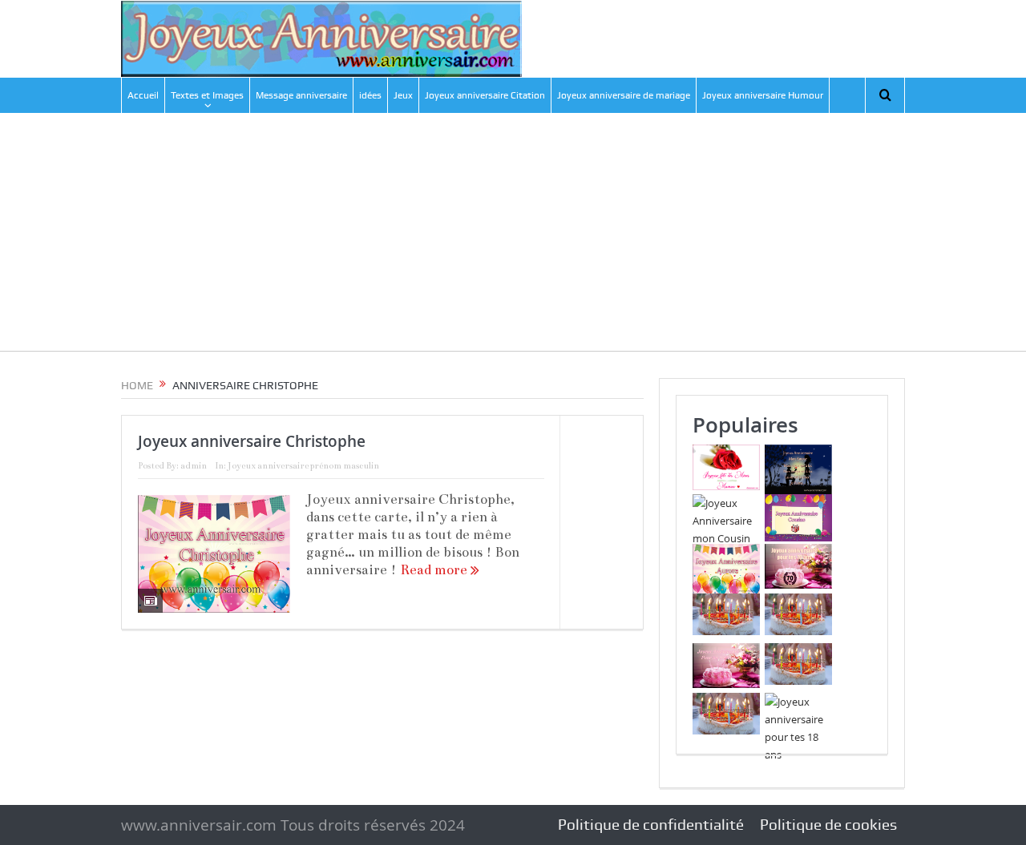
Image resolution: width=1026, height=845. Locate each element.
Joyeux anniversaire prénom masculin (303, 466)
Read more (435, 569)
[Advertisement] (513, 239)
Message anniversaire (301, 95)
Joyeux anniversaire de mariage (623, 95)
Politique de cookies (828, 824)
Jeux (403, 95)
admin (193, 466)
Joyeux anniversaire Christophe (252, 441)
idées (370, 95)
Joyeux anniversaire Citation (485, 95)
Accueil (143, 95)
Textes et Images (207, 95)
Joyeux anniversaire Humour (762, 95)
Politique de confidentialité (651, 824)
